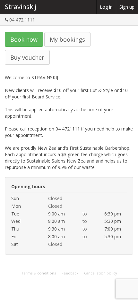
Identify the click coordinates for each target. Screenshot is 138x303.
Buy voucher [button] (27, 57)
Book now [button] (24, 39)
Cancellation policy (100, 273)
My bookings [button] (67, 39)
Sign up (126, 7)
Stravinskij (20, 6)
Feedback (70, 273)
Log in (106, 7)
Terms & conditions (38, 273)
